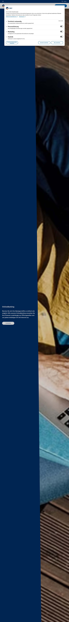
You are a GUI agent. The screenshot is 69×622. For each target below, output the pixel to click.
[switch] (61, 26)
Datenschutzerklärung (11, 16)
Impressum (21, 16)
